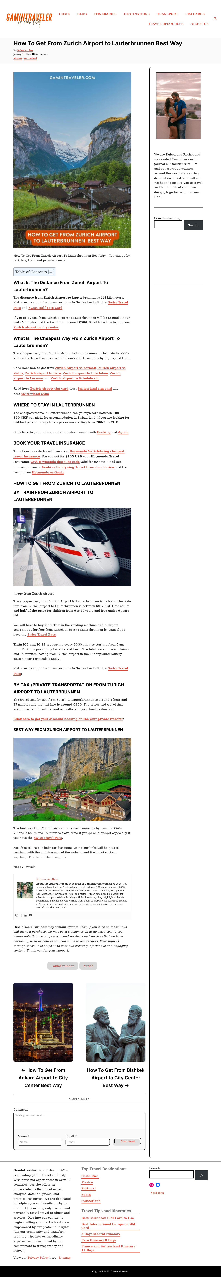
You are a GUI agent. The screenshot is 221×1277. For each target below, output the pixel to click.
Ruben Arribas (25, 50)
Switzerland (30, 58)
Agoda (123, 432)
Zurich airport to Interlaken (85, 373)
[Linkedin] (25, 915)
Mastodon (157, 1192)
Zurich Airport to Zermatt (75, 368)
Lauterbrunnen (62, 965)
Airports (17, 58)
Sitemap (64, 1257)
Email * (71, 1136)
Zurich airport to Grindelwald (75, 378)
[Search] (201, 1175)
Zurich (88, 965)
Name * (23, 1136)
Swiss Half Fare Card (45, 307)
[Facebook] (21, 915)
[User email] (30, 915)
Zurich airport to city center (36, 327)
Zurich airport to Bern (43, 373)
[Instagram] (16, 915)
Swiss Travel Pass (41, 634)
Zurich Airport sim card (49, 388)
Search (193, 225)
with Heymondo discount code (55, 461)
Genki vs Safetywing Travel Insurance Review (78, 467)
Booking (103, 432)
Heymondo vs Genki (48, 472)
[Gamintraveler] (29, 19)
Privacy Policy (38, 1257)
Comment (20, 1109)
